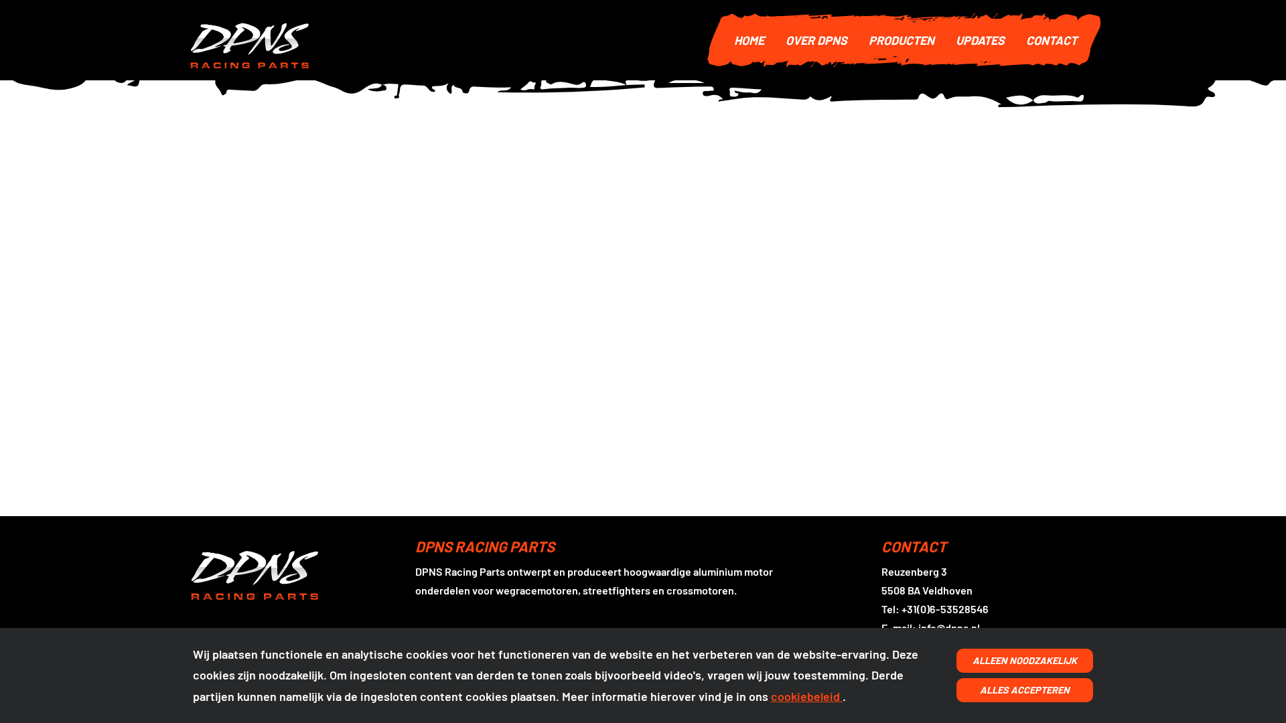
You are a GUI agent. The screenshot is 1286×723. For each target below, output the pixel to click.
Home (749, 40)
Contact (1051, 40)
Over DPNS (816, 40)
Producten (901, 40)
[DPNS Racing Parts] (439, 40)
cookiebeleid (807, 696)
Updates (980, 40)
